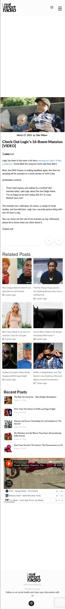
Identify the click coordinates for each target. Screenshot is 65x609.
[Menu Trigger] (60, 8)
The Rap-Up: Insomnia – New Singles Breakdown (35, 397)
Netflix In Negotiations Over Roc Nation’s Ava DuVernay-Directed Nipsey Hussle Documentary (47, 376)
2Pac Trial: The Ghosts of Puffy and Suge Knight (34, 409)
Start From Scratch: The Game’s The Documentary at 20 (38, 445)
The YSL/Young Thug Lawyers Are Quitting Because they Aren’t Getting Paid (47, 291)
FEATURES (9, 135)
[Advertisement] (32, 52)
